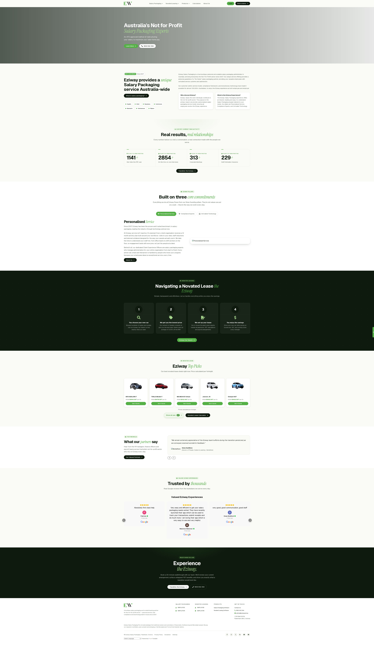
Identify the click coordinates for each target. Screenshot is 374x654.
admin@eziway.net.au (242, 613)
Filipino (152, 108)
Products (185, 3)
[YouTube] (244, 634)
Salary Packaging (155, 3)
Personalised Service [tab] (167, 214)
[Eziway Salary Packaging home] (128, 605)
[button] (123, 520)
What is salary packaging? (136, 96)
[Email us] (248, 634)
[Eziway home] (128, 3)
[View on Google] (144, 512)
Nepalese (147, 104)
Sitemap (174, 634)
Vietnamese (141, 108)
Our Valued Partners (134, 457)
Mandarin (129, 108)
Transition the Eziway (187, 171)
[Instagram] (231, 634)
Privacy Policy (158, 634)
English (129, 104)
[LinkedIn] (240, 634)
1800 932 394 (149, 46)
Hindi (137, 104)
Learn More (131, 46)
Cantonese (159, 104)
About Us (206, 3)
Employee (181, 607)
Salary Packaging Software (221, 607)
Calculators (197, 3)
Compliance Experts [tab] (187, 214)
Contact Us (237, 607)
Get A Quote (136, 403)
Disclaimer (168, 634)
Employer (181, 610)
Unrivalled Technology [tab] (208, 214)
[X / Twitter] (235, 634)
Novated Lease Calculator (198, 415)
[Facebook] (227, 634)
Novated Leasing (171, 3)
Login (230, 3)
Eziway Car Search (187, 340)
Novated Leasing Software (221, 610)
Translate (154, 638)
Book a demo (242, 3)
